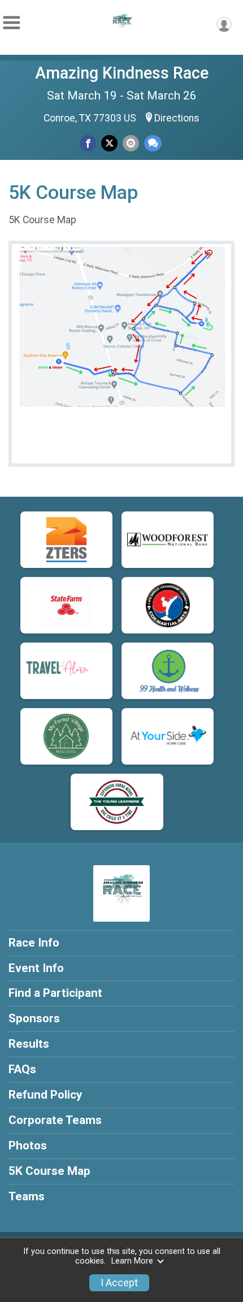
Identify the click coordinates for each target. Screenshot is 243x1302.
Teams (26, 1196)
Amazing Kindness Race (122, 73)
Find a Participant (55, 993)
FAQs (22, 1069)
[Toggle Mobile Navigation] (11, 22)
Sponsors (34, 1018)
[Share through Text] (153, 143)
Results (28, 1044)
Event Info (36, 968)
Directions (176, 118)
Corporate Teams (55, 1120)
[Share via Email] (131, 143)
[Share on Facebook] (88, 143)
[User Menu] (224, 24)
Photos (27, 1145)
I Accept (119, 1282)
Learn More (132, 1261)
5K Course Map (49, 1171)
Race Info (33, 942)
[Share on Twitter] (109, 143)
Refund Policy (45, 1094)
